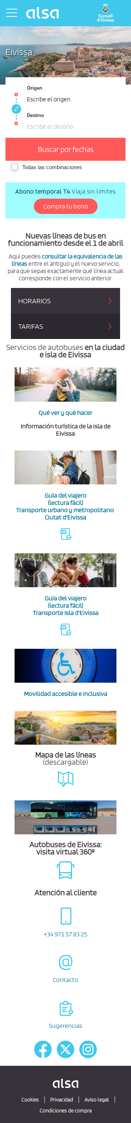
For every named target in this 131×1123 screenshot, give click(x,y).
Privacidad (61, 1099)
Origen (34, 88)
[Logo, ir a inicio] (107, 13)
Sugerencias (65, 1025)
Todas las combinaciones (52, 167)
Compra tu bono (65, 206)
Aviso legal (96, 1099)
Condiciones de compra (66, 1110)
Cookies (30, 1099)
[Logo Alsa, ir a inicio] (43, 13)
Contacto (65, 979)
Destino (35, 115)
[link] (15, 109)
